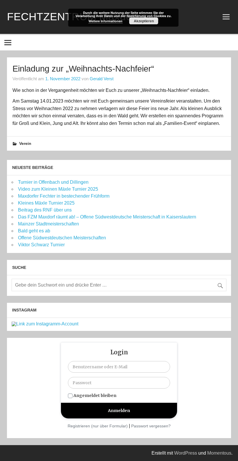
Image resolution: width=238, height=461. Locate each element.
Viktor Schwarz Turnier (41, 244)
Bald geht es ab (34, 230)
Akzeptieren (144, 20)
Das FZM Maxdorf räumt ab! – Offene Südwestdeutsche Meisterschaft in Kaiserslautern (107, 216)
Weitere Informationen (105, 21)
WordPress (185, 453)
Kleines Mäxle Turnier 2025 (46, 203)
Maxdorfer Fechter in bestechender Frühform (63, 196)
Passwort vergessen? (151, 426)
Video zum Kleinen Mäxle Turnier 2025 (58, 189)
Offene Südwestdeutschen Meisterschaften (62, 237)
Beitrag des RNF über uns (45, 209)
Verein (25, 143)
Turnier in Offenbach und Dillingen (53, 182)
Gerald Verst (101, 78)
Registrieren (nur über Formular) (98, 426)
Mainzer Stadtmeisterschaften (48, 223)
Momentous (219, 453)
